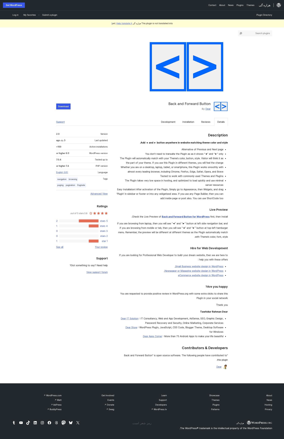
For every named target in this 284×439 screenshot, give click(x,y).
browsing (73, 179)
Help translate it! (121, 23)
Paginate (81, 185)
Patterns (215, 409)
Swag (110, 409)
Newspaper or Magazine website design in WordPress (193, 270)
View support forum (97, 272)
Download (63, 106)
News (269, 400)
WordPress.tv (159, 409)
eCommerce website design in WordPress (200, 275)
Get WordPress (14, 5)
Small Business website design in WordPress (199, 266)
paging (60, 185)
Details (221, 121)
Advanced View (99, 193)
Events (111, 400)
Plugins (216, 404)
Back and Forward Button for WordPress (186, 216)
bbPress (56, 404)
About (269, 395)
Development (168, 121)
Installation (188, 121)
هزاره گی (240, 423)
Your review (101, 246)
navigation (61, 179)
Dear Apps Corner (152, 336)
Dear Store (131, 327)
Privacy (268, 409)
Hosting (268, 404)
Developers (161, 404)
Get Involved (107, 395)
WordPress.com (53, 395)
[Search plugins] (241, 33)
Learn (164, 395)
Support (60, 121)
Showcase (214, 395)
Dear (208, 108)
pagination (70, 185)
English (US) (62, 172)
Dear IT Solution (129, 318)
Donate (109, 404)
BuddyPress (54, 409)
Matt (58, 400)
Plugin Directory (264, 15)
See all (59, 246)
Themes (216, 400)
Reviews (205, 121)
